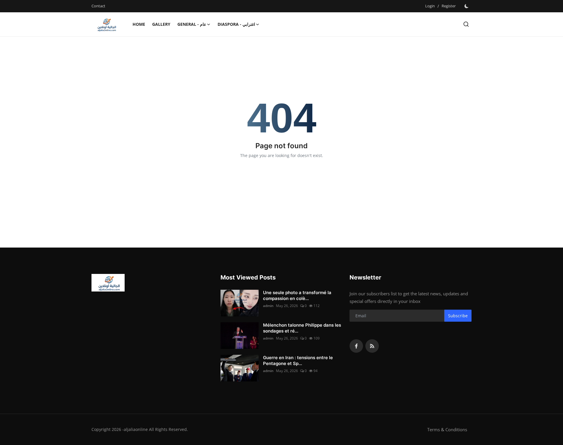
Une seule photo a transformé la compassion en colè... (297, 295)
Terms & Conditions (447, 429)
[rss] (372, 346)
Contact (98, 5)
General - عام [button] (191, 24)
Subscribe (458, 315)
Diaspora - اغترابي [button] (236, 24)
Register (449, 5)
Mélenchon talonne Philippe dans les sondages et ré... (302, 328)
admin (268, 305)
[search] (466, 24)
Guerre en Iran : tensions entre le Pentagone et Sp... (298, 360)
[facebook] (356, 346)
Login (430, 5)
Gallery (161, 24)
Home (139, 24)
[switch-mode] (467, 6)
